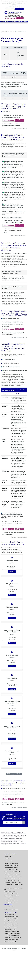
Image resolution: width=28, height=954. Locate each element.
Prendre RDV (12, 571)
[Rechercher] (23, 822)
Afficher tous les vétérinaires (14, 774)
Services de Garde (8, 861)
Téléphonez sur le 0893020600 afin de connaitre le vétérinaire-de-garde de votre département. (12, 324)
